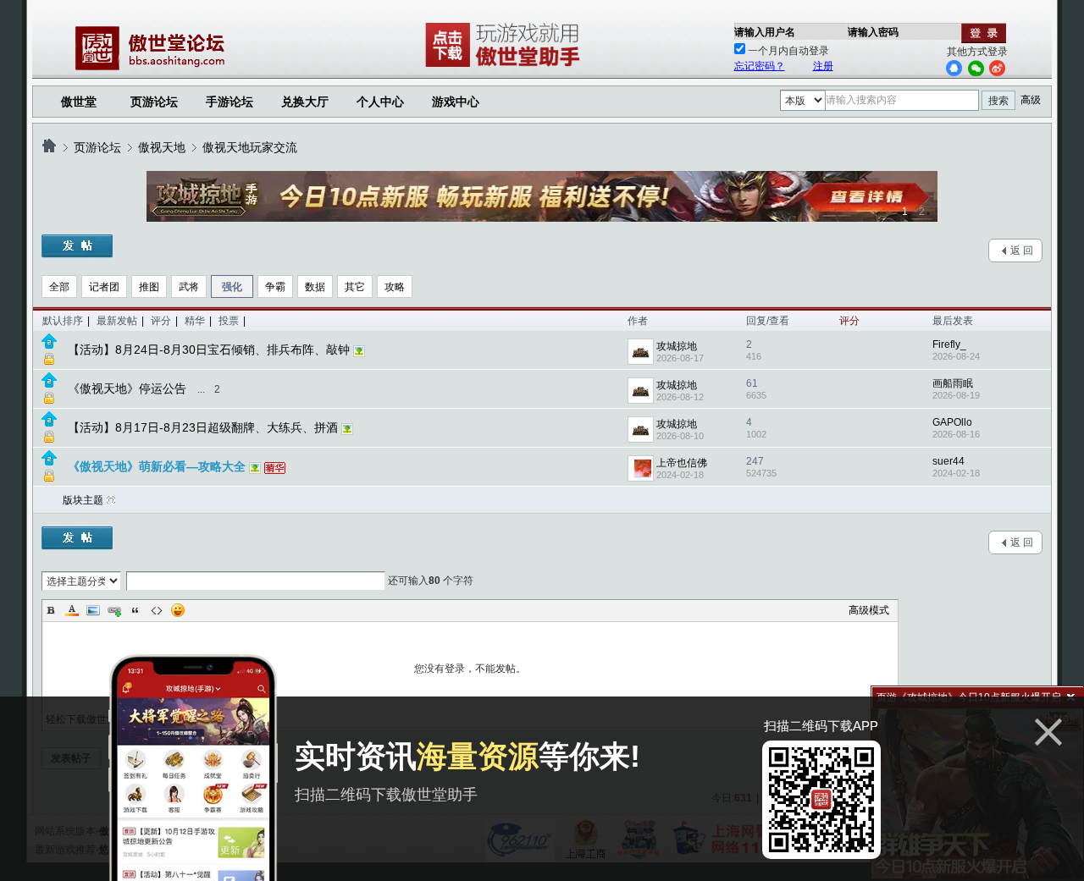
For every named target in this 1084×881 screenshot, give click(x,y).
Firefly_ (949, 344)
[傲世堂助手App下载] (505, 67)
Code (156, 610)
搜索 (998, 101)
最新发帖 (117, 321)
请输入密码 (873, 32)
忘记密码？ (759, 66)
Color (72, 610)
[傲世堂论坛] (49, 147)
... (201, 389)
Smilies (177, 610)
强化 (232, 287)
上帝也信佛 (681, 463)
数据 (315, 287)
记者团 (104, 287)
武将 (189, 287)
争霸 (275, 287)
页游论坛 (154, 101)
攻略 (394, 287)
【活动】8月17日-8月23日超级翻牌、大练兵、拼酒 (203, 427)
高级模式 (869, 610)
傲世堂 (79, 101)
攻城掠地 (676, 346)
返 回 (1021, 250)
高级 (1030, 100)
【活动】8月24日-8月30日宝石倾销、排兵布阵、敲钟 (209, 349)
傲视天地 (161, 147)
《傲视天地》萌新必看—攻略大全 (157, 466)
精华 (195, 321)
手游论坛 (229, 101)
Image (93, 610)
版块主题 (83, 500)
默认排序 (62, 321)
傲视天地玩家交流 (249, 147)
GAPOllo (952, 422)
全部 (59, 287)
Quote (135, 610)
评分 (161, 321)
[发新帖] (77, 246)
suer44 (948, 461)
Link (114, 610)
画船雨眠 (952, 383)
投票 (228, 321)
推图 (149, 287)
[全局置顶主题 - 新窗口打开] (49, 345)
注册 (823, 66)
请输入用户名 (764, 32)
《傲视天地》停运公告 (127, 388)
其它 (355, 287)
